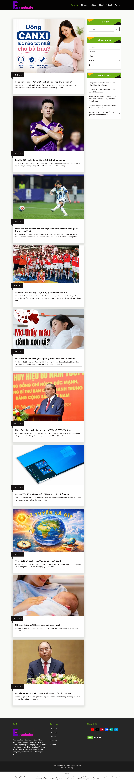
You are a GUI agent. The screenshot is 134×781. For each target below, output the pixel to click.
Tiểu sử (109, 5)
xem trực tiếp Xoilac (33, 777)
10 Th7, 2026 (18, 222)
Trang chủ (74, 5)
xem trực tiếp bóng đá (18, 777)
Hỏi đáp (93, 5)
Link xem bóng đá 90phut (80, 777)
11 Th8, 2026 (18, 153)
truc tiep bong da (66, 777)
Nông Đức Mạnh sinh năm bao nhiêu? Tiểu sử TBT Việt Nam (43, 430)
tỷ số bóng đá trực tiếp (110, 777)
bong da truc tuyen (96, 777)
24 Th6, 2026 (18, 423)
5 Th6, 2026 (17, 618)
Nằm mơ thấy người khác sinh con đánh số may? (37, 625)
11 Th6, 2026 (18, 554)
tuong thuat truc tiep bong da (50, 777)
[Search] (117, 29)
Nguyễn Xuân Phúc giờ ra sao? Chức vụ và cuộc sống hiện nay (44, 693)
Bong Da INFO (95, 779)
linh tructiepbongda (83, 779)
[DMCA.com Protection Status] (94, 737)
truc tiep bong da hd (56, 779)
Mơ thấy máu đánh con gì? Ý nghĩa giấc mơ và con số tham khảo (45, 358)
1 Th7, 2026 (17, 285)
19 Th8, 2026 (18, 75)
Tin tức (117, 5)
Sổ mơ (101, 5)
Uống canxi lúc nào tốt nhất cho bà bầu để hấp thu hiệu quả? (43, 82)
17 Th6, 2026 (18, 487)
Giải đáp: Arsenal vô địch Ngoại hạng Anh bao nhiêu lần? (41, 292)
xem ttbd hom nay (69, 779)
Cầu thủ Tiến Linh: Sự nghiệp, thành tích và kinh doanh (40, 160)
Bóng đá (84, 5)
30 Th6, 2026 (18, 352)
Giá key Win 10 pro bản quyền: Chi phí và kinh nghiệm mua (42, 494)
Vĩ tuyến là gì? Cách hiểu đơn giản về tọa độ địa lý (38, 561)
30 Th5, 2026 (18, 686)
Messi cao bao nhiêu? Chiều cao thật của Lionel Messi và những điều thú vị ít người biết (46, 229)
